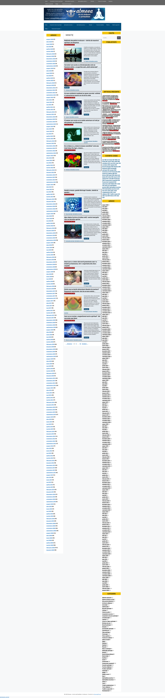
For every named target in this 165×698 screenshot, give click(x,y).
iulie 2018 (49, 274)
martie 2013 (49, 429)
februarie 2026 (50, 54)
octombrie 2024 (50, 92)
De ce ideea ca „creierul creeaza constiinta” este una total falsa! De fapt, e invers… (81, 147)
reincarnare (106, 183)
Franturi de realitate (102, 1)
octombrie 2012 (50, 441)
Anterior (69, 344)
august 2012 (49, 446)
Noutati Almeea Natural (107, 654)
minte (110, 177)
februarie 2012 (50, 460)
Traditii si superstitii (49, 3)
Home (46, 1)
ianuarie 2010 (50, 521)
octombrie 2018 (50, 267)
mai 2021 (48, 191)
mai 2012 (48, 453)
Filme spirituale (106, 632)
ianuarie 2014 (50, 404)
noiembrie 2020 (50, 206)
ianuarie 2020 (50, 230)
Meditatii (87, 61)
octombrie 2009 (50, 528)
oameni (105, 178)
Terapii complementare (108, 685)
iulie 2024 (49, 99)
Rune (103, 676)
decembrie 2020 (51, 204)
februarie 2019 (50, 257)
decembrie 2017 (50, 291)
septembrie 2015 (51, 356)
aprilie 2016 (49, 339)
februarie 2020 (50, 228)
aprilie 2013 (49, 426)
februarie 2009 (50, 547)
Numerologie (105, 656)
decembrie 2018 (50, 262)
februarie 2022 (50, 170)
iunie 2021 (49, 189)
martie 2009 (49, 545)
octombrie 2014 (50, 383)
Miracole (87, 285)
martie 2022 (49, 167)
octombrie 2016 (50, 325)
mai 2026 (49, 46)
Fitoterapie (116, 171)
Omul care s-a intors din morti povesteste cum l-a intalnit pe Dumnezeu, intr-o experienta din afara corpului (80, 264)
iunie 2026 (49, 44)
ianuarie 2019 (50, 259)
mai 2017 (48, 308)
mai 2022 (49, 162)
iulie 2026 (49, 41)
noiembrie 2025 (50, 61)
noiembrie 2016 (50, 322)
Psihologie (68, 90)
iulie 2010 (49, 506)
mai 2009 (49, 540)
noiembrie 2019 (50, 235)
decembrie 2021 (50, 175)
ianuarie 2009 (50, 550)
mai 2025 (49, 75)
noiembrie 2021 (50, 177)
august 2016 (49, 329)
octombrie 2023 (50, 121)
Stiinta (103, 681)
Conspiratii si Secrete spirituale (56, 1)
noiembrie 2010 (50, 496)
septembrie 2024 (51, 95)
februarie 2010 (50, 518)
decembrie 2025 (50, 58)
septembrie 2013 (51, 414)
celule (117, 161)
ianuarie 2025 (50, 85)
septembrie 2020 (51, 211)
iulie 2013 (49, 419)
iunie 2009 (49, 538)
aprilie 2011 (49, 484)
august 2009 (49, 533)
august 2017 (49, 300)
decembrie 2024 (51, 87)
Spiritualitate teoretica (69, 1)
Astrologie (111, 159)
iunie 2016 (49, 334)
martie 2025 (49, 80)
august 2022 (49, 155)
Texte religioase (106, 687)
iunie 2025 (49, 73)
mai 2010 (48, 511)
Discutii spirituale (88, 141)
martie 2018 (49, 283)
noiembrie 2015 (50, 351)
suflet (110, 190)
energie (113, 170)
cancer (111, 161)
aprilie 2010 (49, 513)
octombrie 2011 (50, 470)
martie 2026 (49, 51)
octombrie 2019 (50, 237)
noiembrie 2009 (50, 526)
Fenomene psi (107, 171)
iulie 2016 (49, 332)
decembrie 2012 (50, 436)
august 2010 (49, 504)
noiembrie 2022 (50, 148)
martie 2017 (49, 312)
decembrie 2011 (50, 465)
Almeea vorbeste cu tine (108, 599)
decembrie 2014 (50, 378)
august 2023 (49, 126)
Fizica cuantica (106, 636)
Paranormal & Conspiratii (112, 180)
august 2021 (49, 184)
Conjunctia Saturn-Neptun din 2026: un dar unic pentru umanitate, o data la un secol (111, 138)
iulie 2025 (49, 70)
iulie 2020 (49, 216)
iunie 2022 (49, 160)
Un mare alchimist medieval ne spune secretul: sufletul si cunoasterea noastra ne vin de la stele (82, 94)
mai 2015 (48, 366)
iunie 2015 (49, 363)
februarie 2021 (50, 199)
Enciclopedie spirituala (70, 241)
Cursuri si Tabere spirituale (108, 621)
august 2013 (49, 417)
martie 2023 (49, 138)
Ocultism (104, 657)
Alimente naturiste (69, 339)
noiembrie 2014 (50, 380)
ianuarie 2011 (50, 492)
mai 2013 (48, 424)
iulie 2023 (49, 129)
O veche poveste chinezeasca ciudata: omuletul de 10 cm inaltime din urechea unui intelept (110, 143)
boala (104, 161)
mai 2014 (48, 395)
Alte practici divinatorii (107, 601)
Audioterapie (105, 606)
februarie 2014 (50, 402)
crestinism (106, 165)
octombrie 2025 (50, 63)
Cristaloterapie (106, 617)
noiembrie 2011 (50, 467)
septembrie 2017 (51, 298)
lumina (105, 177)
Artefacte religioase (107, 603)
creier (118, 163)
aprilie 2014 (49, 397)
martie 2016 (49, 342)
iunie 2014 (49, 392)
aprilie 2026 (49, 49)
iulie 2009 (49, 535)
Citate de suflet (106, 612)
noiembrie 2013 (50, 409)
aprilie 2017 (49, 310)
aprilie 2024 (49, 107)
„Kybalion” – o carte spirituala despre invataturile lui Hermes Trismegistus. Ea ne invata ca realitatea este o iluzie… (111, 116)
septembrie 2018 (51, 269)
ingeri (111, 175)
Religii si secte (105, 674)
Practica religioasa (106, 667)
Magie (103, 641)
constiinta (106, 163)
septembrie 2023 (51, 124)
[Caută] (119, 37)
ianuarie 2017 (50, 317)
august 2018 (49, 271)
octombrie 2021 (50, 179)
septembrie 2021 (51, 182)
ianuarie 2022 (50, 172)
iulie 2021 (49, 187)
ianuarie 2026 (50, 56)
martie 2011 (49, 487)
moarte (117, 177)
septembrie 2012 (51, 443)
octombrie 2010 (50, 499)
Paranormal (105, 661)
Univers (113, 195)
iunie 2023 (49, 131)
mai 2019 (48, 250)
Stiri (104, 190)
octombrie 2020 (50, 208)
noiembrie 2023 (50, 119)
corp (112, 163)
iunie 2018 (49, 276)
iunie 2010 (49, 509)
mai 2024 (49, 104)
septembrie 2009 (51, 530)
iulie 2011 (48, 477)
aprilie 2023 (49, 136)
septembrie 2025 (51, 66)
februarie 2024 (50, 112)
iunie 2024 (49, 102)
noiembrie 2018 (50, 264)
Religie (56, 3)
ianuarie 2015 (50, 375)
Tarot (103, 683)
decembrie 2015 (50, 349)
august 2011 (49, 475)
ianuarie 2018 (50, 288)
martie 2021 (49, 196)
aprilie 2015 (49, 368)
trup (107, 195)
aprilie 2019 (49, 252)
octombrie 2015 (50, 354)
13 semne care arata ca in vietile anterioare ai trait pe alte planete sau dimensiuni (81, 121)
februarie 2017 (50, 315)
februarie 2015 (50, 373)
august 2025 (49, 68)
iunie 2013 (49, 421)
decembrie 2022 (51, 146)
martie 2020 (49, 225)
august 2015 (49, 359)
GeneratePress (97, 694)
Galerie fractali (105, 639)
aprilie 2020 (49, 223)
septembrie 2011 (51, 472)
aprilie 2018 (49, 281)
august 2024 (50, 97)
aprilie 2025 (49, 78)
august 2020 (49, 213)
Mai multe (86, 59)
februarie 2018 (50, 286)
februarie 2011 (50, 489)
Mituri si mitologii (106, 648)
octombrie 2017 (50, 296)
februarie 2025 (50, 83)
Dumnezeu (106, 168)
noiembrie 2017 (50, 293)
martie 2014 (49, 400)
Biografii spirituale (106, 608)
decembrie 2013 (50, 407)
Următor (85, 344)
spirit (107, 185)
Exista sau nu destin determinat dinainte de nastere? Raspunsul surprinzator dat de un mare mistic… (81, 290)
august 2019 (49, 242)
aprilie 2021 (49, 194)
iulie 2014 (49, 390)
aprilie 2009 (49, 542)
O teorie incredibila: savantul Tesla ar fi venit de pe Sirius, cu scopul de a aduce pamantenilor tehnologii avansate (111, 121)
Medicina (110, 1)
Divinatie (92, 1)
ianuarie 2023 (50, 143)
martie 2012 (49, 458)
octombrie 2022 (50, 150)
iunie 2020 (49, 218)
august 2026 (49, 39)
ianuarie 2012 (50, 463)
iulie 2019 (49, 245)
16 (80, 344)
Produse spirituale (106, 668)
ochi (111, 178)
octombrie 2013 (50, 412)
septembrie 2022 (51, 153)
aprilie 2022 (49, 165)
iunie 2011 (49, 480)
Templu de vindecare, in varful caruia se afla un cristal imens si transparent (111, 133)
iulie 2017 (49, 303)
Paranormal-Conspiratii (66, 3)
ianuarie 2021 (50, 201)
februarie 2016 (50, 344)
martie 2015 (49, 371)
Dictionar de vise (106, 623)
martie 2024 (49, 109)
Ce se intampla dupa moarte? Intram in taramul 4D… (111, 103)
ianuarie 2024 (50, 114)
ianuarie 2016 (50, 346)
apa (104, 159)
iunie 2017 (49, 305)
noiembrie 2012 (50, 438)
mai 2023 (49, 133)
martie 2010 (49, 516)
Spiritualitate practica (82, 1)
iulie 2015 (49, 361)
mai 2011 (48, 482)
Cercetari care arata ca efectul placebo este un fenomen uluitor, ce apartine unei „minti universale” (81, 66)
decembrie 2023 (51, 116)
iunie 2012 (49, 450)
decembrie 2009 (51, 523)
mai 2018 (48, 279)
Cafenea (104, 610)
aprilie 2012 (49, 455)
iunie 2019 (49, 247)
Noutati (104, 652)
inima (117, 175)
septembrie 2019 (51, 240)
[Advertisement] (82, 179)
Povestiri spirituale (107, 665)
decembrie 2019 (50, 233)
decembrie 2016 (50, 320)
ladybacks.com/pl (4, 697)
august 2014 (49, 388)
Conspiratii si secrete (107, 614)
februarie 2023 (50, 141)
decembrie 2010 (50, 494)
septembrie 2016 (51, 327)
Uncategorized (105, 690)
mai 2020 (49, 221)
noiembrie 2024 (50, 90)
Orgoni (103, 659)
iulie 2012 (49, 448)
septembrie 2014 (51, 385)
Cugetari (67, 117)
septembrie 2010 (51, 501)
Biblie (117, 159)
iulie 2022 (49, 158)
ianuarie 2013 (50, 434)
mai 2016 (48, 337)
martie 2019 (49, 254)
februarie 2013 (50, 431)
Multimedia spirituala (107, 650)
